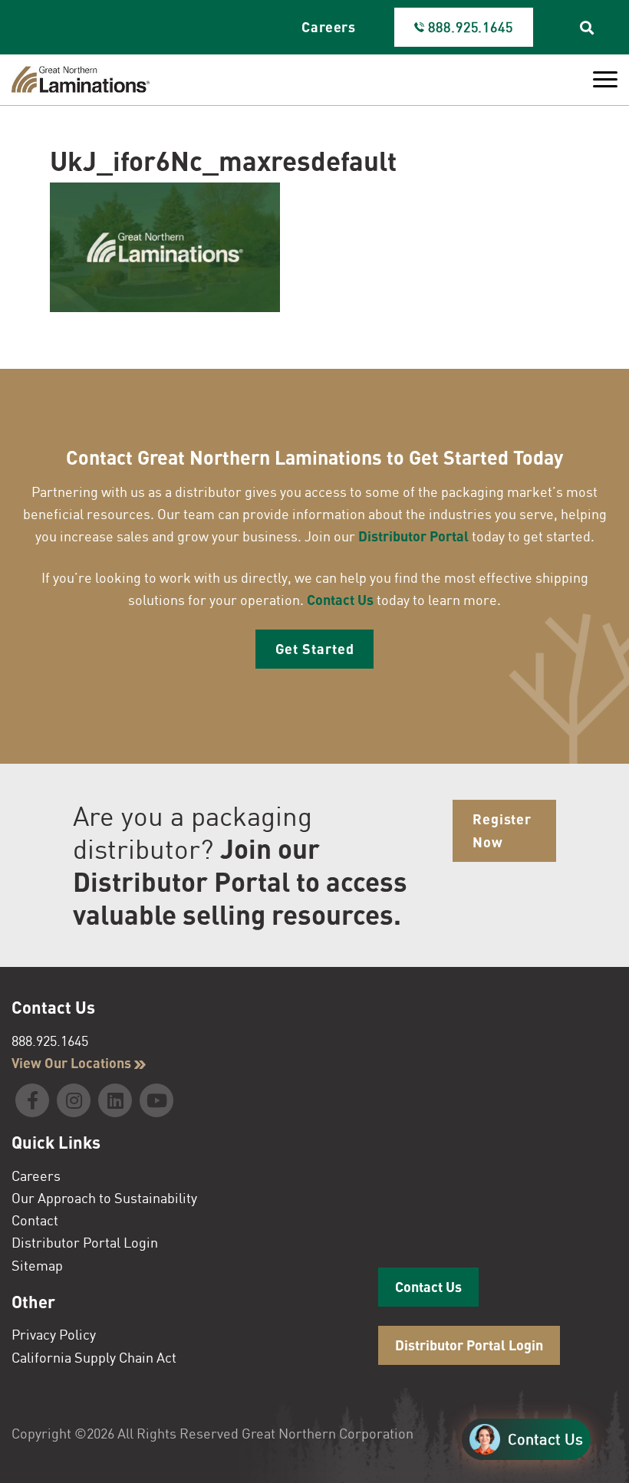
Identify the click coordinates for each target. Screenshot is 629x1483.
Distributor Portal (413, 536)
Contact (35, 1220)
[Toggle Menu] (605, 79)
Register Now (502, 830)
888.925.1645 (50, 1040)
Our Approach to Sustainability (104, 1197)
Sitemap (37, 1265)
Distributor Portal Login (85, 1242)
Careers (328, 26)
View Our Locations (73, 1062)
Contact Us (340, 599)
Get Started (314, 648)
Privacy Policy (54, 1334)
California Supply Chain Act (94, 1357)
